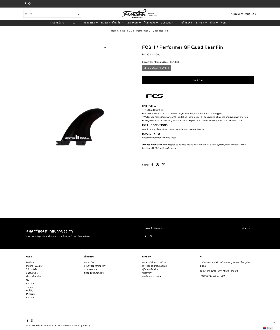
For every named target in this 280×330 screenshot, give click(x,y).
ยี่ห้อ (212, 22)
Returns (30, 283)
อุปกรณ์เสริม (167, 22)
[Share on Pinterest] (163, 165)
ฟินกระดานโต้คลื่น (111, 22)
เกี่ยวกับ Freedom (34, 266)
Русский (30, 294)
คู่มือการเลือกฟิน (150, 269)
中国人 (29, 290)
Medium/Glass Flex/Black (156, 68)
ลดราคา (199, 22)
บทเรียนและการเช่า (151, 276)
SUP (74, 22)
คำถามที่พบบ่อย (33, 276)
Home (114, 30)
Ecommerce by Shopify (78, 325)
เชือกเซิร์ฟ (132, 22)
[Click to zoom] (105, 47)
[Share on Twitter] (157, 165)
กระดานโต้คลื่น (58, 22)
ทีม (27, 280)
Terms (29, 287)
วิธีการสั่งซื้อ (31, 269)
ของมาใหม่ (89, 262)
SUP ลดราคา (90, 269)
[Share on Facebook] (152, 165)
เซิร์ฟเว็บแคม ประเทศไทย (154, 266)
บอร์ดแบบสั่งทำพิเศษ (94, 273)
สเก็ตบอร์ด (186, 22)
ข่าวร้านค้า (147, 273)
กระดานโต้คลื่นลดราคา (95, 266)
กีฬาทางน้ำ (89, 22)
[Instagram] (29, 4)
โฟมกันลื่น (149, 22)
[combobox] (48, 13)
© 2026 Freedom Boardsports (41, 325)
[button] (268, 328)
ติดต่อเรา (30, 262)
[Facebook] (25, 4)
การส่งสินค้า (32, 273)
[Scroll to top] (274, 322)
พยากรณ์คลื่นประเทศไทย (154, 262)
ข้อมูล (224, 22)
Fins (122, 30)
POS (60, 325)
